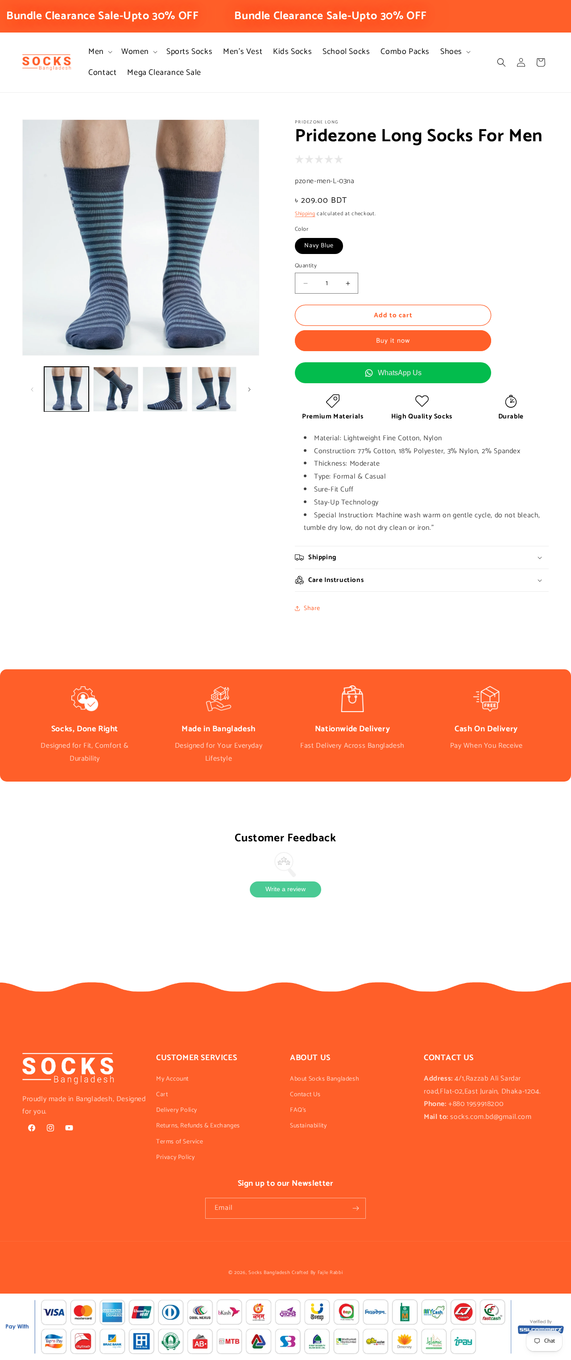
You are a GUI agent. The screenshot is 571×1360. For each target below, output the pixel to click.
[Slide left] (32, 389)
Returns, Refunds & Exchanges (198, 1126)
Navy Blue (319, 246)
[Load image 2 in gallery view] (115, 389)
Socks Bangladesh (269, 1273)
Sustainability (308, 1126)
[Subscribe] (355, 1208)
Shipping (305, 213)
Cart (162, 1095)
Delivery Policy (176, 1110)
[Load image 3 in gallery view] (165, 389)
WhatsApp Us (400, 373)
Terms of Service (179, 1142)
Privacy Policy (175, 1157)
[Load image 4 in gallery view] (214, 389)
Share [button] (312, 608)
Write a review (285, 889)
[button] (99, 51)
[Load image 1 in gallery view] (66, 389)
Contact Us (305, 1095)
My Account (172, 1079)
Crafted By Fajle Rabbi (317, 1273)
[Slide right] (249, 389)
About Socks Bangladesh (324, 1079)
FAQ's (298, 1110)
